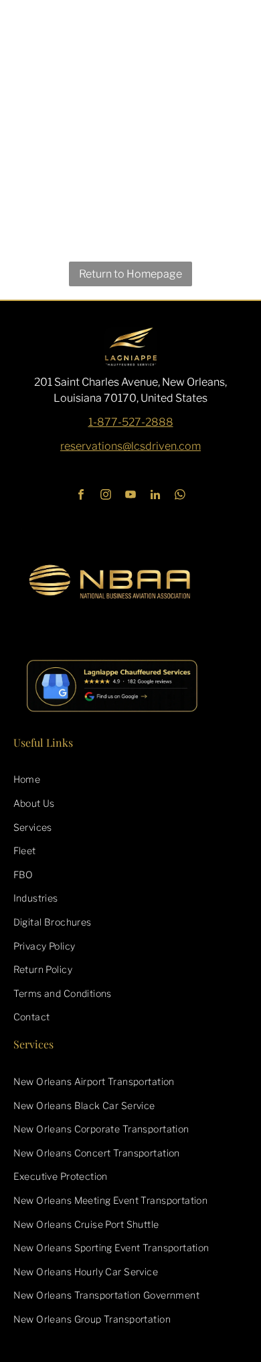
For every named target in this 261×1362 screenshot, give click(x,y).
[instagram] (106, 496)
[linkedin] (155, 496)
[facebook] (81, 496)
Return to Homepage (130, 274)
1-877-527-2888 (130, 422)
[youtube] (130, 496)
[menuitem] (130, 779)
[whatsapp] (180, 496)
